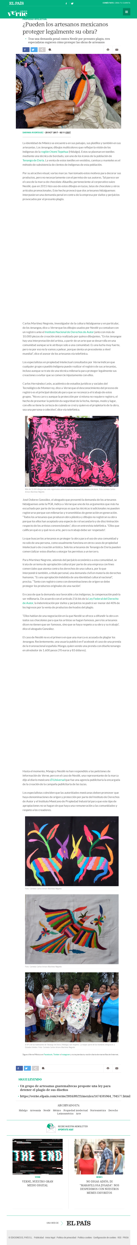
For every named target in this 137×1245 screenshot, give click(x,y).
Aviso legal (50, 1237)
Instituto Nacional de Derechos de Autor (69, 332)
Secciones (126, 11)
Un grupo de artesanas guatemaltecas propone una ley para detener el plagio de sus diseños (65, 1088)
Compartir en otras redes (42, 49)
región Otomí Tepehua (54, 151)
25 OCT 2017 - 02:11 (58, 132)
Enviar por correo (116, 50)
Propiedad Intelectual (35, 19)
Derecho (113, 1110)
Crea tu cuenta (122, 3)
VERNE (37, 1177)
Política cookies (85, 1237)
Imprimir (108, 50)
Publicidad (39, 1237)
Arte (78, 1113)
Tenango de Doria (33, 160)
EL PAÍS (79, 1223)
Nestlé (46, 1110)
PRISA (126, 1237)
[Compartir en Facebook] (26, 49)
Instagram (65, 1054)
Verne (17, 13)
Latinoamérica (65, 1113)
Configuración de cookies (104, 1237)
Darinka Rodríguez (33, 132)
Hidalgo (23, 1110)
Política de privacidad (66, 1237)
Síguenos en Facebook (66, 3)
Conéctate (108, 3)
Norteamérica (98, 1110)
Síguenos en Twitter (72, 3)
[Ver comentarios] (50, 49)
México (57, 1110)
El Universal (57, 779)
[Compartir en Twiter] (34, 49)
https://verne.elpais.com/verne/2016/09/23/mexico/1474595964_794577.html (75, 1096)
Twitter (56, 1054)
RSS (119, 1237)
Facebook (48, 1054)
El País (17, 3)
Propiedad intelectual (75, 1110)
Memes (99, 1177)
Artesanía (35, 1110)
